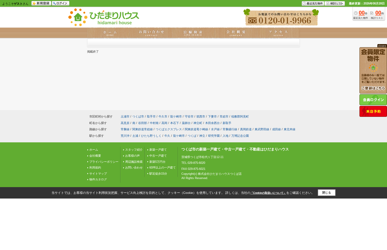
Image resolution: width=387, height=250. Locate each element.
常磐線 (125, 129)
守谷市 (189, 116)
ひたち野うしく (151, 135)
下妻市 (212, 116)
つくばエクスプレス (169, 129)
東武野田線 (262, 129)
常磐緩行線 (230, 129)
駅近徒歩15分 (158, 173)
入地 (225, 135)
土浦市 (125, 116)
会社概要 (95, 155)
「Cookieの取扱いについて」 (268, 192)
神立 (202, 135)
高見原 (125, 123)
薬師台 (186, 123)
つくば (192, 135)
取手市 (151, 116)
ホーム (93, 149)
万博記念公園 (240, 135)
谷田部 (142, 123)
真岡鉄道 (246, 129)
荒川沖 (125, 135)
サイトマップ (98, 173)
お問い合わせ (134, 167)
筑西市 (200, 116)
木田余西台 (212, 123)
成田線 (276, 129)
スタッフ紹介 (134, 149)
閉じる (326, 192)
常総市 (224, 116)
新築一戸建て (158, 149)
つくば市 (138, 116)
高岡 (164, 123)
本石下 (174, 123)
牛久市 (163, 116)
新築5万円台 (157, 161)
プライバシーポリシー (103, 161)
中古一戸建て (158, 155)
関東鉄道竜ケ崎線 (196, 129)
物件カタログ (98, 179)
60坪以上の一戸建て (162, 167)
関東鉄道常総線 (142, 129)
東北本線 (289, 129)
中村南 (154, 123)
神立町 (198, 123)
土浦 (135, 135)
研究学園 (214, 135)
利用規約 (95, 167)
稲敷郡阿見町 (240, 116)
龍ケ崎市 (176, 116)
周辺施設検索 (134, 161)
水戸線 (215, 129)
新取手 (227, 123)
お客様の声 (132, 155)
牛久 (167, 135)
